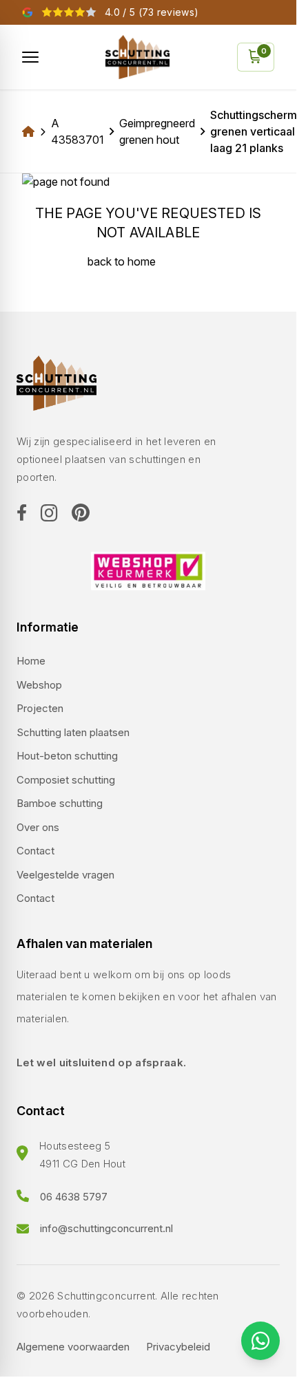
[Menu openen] (30, 57)
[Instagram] (49, 514)
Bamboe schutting (60, 803)
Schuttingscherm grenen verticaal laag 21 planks (253, 131)
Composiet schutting (66, 779)
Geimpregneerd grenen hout (157, 131)
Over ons (38, 827)
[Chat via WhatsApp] (260, 1341)
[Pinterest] (81, 513)
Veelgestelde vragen (65, 874)
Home (31, 660)
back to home (122, 261)
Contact (35, 850)
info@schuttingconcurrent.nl (106, 1228)
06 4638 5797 (73, 1196)
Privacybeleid (178, 1346)
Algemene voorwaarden (73, 1346)
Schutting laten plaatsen (73, 732)
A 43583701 (77, 131)
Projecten (40, 708)
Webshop (39, 684)
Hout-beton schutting (67, 755)
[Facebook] (22, 514)
